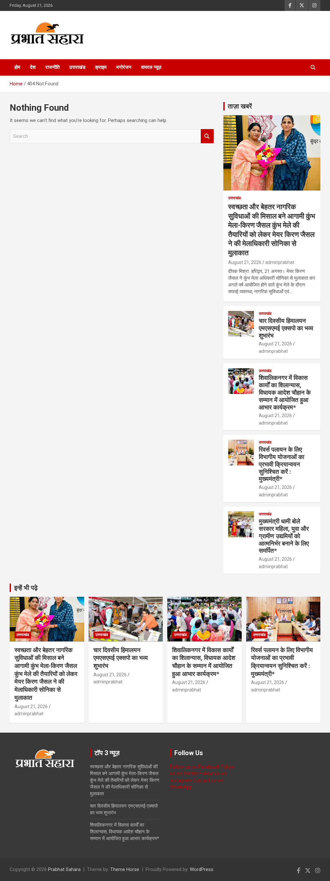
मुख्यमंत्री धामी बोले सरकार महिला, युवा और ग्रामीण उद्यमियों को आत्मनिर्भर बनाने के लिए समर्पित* (284, 536)
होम (17, 67)
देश (33, 67)
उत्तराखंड (77, 67)
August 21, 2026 (244, 262)
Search (207, 136)
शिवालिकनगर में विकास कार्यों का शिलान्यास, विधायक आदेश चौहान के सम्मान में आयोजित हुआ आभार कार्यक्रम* (285, 392)
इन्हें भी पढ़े (26, 588)
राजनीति (52, 67)
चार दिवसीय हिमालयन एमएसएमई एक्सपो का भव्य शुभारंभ (286, 328)
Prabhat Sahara (64, 869)
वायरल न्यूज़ (151, 67)
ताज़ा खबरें (240, 106)
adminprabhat (279, 262)
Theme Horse (124, 869)
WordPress (201, 869)
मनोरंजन (123, 67)
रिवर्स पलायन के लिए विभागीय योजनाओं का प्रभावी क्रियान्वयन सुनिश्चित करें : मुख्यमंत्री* (281, 464)
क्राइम (101, 67)
